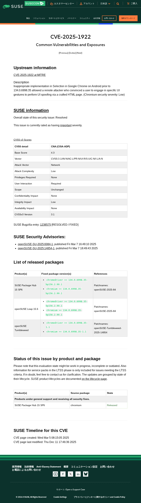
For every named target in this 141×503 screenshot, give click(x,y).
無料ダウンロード (128, 18)
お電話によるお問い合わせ (26, 469)
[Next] (79, 53)
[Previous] (63, 53)
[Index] (72, 53)
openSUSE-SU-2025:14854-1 (36, 248)
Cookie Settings (60, 497)
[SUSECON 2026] (35, 3)
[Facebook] (63, 474)
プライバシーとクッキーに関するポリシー (92, 497)
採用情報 (17, 466)
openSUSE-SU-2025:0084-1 (35, 244)
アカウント (89, 3)
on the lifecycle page (94, 378)
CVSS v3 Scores (22, 139)
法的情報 (29, 466)
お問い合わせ (109, 18)
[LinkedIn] (78, 474)
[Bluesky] (85, 474)
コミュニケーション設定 (84, 466)
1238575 (45, 224)
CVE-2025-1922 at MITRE (30, 74)
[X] (70, 474)
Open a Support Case (75, 489)
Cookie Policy (119, 497)
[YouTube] (55, 474)
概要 (66, 466)
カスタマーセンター (64, 3)
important (66, 125)
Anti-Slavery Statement (48, 466)
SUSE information (31, 110)
